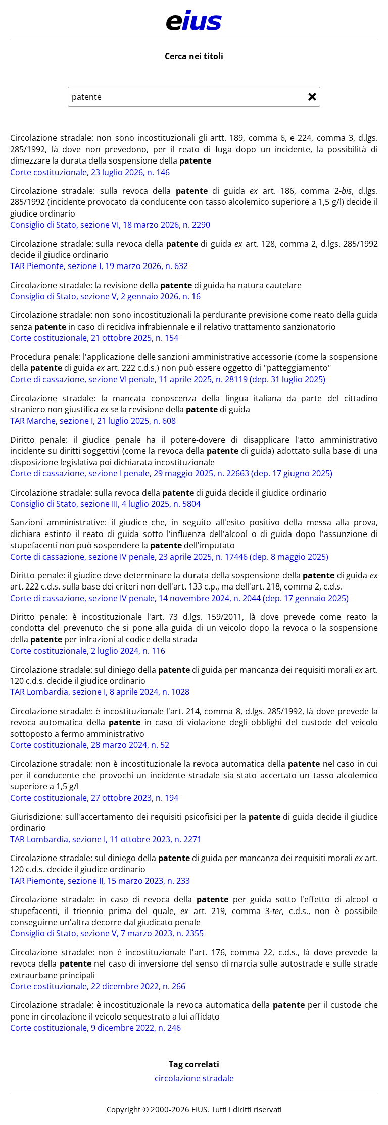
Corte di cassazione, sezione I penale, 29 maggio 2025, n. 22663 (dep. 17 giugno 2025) (171, 473)
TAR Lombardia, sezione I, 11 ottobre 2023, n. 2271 (106, 839)
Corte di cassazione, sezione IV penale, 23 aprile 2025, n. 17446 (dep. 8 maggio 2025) (169, 556)
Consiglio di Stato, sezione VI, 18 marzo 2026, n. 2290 (110, 224)
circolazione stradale (194, 1078)
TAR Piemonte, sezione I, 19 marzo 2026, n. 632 (99, 266)
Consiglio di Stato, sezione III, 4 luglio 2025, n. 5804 (105, 503)
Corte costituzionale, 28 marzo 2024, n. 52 (89, 745)
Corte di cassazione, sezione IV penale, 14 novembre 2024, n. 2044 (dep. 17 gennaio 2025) (179, 598)
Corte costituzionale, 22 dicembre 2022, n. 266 (97, 986)
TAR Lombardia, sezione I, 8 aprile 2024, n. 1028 (99, 692)
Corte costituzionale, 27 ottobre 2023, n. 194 (94, 797)
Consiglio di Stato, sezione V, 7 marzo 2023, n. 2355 (107, 933)
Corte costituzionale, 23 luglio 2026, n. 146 (90, 172)
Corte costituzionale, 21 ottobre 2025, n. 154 (94, 337)
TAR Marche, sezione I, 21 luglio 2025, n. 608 (93, 420)
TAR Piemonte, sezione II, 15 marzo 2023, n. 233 (100, 880)
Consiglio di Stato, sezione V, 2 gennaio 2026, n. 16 (105, 296)
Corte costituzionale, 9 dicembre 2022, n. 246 (95, 1027)
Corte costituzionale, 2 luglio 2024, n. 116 (87, 650)
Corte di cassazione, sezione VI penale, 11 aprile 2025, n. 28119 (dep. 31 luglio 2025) (167, 379)
